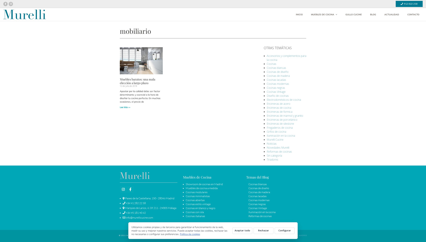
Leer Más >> (125, 107)
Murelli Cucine (275, 139)
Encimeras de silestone (280, 123)
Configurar (284, 230)
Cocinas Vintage (276, 92)
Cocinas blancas (276, 68)
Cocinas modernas (278, 84)
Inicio (299, 14)
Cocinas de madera (278, 76)
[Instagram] (11, 4)
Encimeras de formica (279, 112)
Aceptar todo (242, 230)
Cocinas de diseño (278, 72)
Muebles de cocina (322, 14)
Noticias (272, 143)
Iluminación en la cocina (281, 135)
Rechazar (263, 230)
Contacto (413, 14)
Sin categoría (274, 155)
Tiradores (272, 159)
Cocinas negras (276, 88)
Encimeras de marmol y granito (285, 116)
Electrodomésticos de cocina (284, 100)
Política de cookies (190, 234)
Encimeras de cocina (279, 108)
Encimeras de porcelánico (282, 119)
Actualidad (391, 14)
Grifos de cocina (276, 131)
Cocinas (271, 64)
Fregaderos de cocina (280, 127)
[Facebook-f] (130, 189)
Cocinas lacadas (276, 80)
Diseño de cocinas (278, 96)
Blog (373, 14)
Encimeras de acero (278, 104)
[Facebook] (5, 4)
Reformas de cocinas (279, 151)
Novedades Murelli (278, 147)
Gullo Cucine (353, 14)
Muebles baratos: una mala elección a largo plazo (137, 81)
